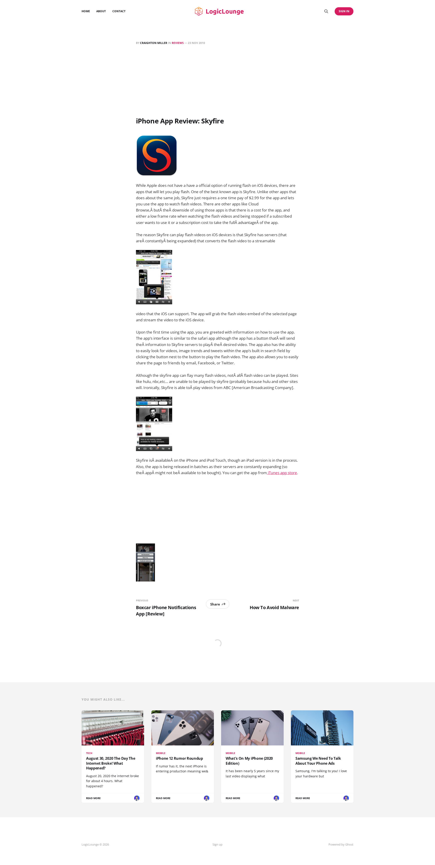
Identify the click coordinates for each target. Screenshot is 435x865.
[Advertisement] (217, 81)
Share (215, 604)
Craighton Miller (153, 43)
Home (86, 11)
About (101, 11)
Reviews (178, 43)
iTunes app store (282, 472)
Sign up (217, 844)
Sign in (344, 11)
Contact (119, 11)
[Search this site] (326, 11)
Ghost (349, 844)
